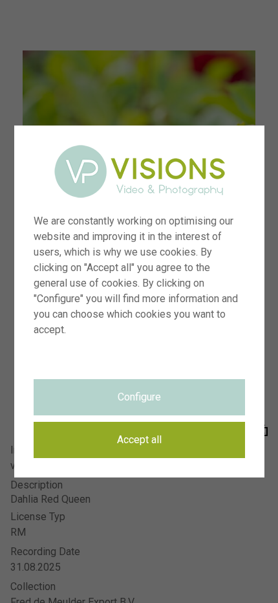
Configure (139, 397)
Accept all (139, 439)
